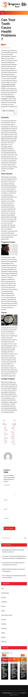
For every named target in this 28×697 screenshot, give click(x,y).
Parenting (3, 628)
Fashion (3, 606)
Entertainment (5, 593)
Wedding (3, 641)
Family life (4, 601)
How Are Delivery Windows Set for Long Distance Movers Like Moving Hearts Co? (23, 668)
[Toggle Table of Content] (14, 113)
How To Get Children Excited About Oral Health (6, 434)
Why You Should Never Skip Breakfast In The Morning (12, 434)
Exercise (3, 597)
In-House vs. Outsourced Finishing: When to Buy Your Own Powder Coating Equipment (14, 557)
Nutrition (3, 624)
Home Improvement (6, 615)
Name (6, 500)
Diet (2, 588)
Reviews (3, 44)
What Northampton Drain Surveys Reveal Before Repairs (13, 570)
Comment (7, 485)
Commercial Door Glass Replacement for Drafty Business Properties (13, 563)
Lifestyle (3, 619)
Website (6, 518)
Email (6, 509)
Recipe (3, 632)
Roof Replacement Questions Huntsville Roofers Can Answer (13, 551)
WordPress (15, 695)
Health (3, 610)
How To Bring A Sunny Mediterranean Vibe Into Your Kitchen (14, 576)
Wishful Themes (16, 693)
